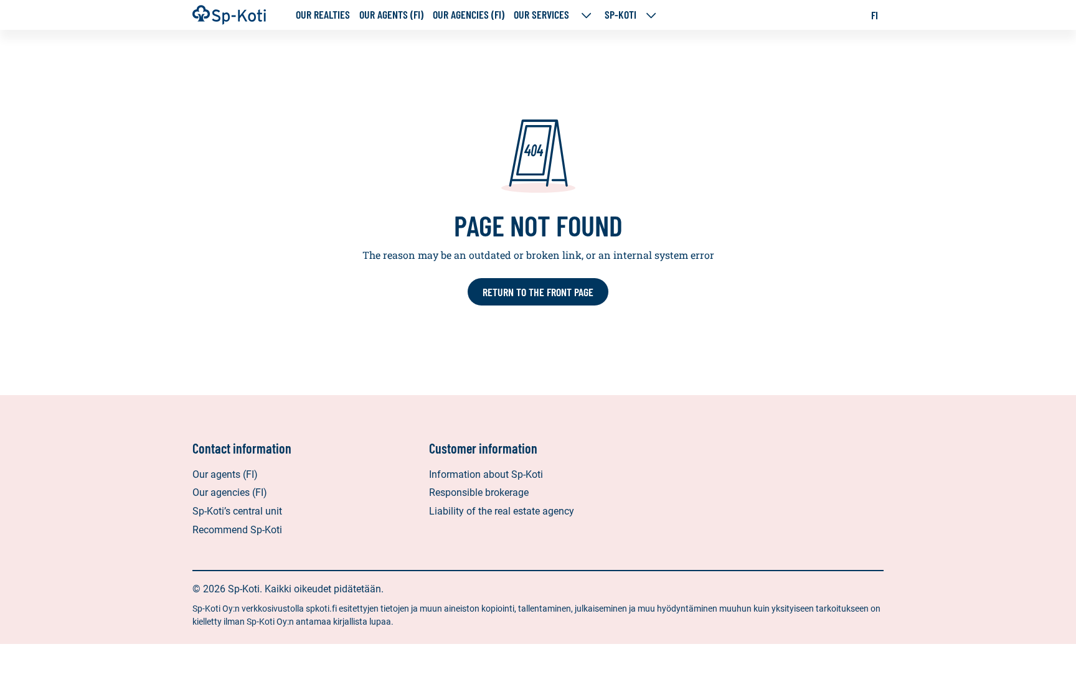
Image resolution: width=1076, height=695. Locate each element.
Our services (543, 14)
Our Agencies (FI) (468, 14)
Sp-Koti (620, 14)
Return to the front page (538, 292)
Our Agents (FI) (391, 14)
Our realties (323, 14)
